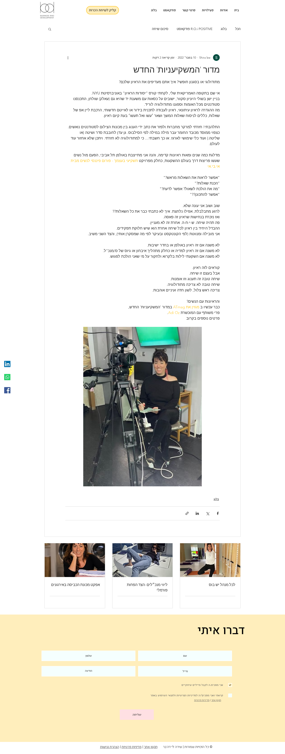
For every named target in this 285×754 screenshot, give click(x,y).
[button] (50, 29)
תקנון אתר (216, 700)
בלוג (224, 29)
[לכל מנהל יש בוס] (210, 560)
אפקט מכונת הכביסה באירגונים (75, 584)
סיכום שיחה (160, 29)
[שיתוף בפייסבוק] (218, 513)
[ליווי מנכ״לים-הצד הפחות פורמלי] (142, 560)
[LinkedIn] (7, 364)
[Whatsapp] (7, 377)
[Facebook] (7, 390)
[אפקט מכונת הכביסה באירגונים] (75, 560)
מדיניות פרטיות (201, 700)
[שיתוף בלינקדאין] (197, 513)
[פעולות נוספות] (67, 57)
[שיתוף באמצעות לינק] (187, 513)
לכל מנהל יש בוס (222, 584)
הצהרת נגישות (109, 746)
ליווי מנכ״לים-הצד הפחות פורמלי (147, 587)
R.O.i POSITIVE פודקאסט (194, 29)
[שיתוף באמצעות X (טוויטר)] (207, 513)
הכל (238, 29)
